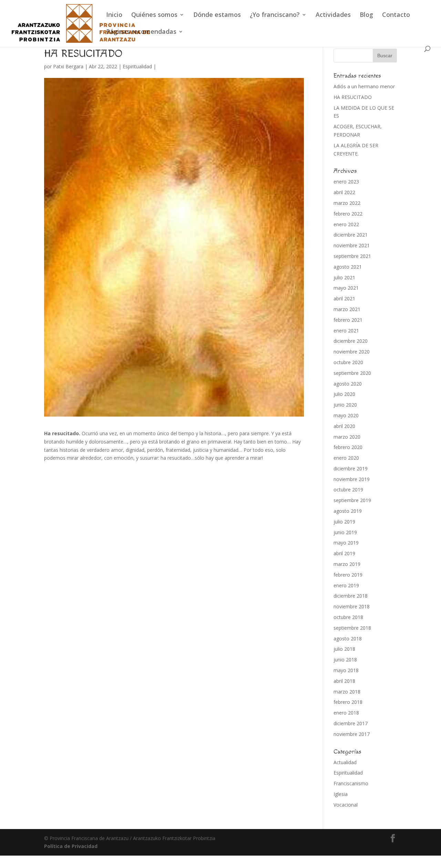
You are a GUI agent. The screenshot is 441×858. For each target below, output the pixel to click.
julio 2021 (344, 277)
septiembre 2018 (352, 628)
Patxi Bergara (68, 66)
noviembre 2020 (352, 351)
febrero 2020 (348, 447)
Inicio (114, 15)
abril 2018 (344, 681)
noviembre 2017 (352, 734)
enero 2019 (346, 585)
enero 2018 (346, 712)
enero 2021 (346, 330)
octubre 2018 (348, 617)
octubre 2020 (348, 362)
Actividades (333, 15)
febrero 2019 (348, 574)
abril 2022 (344, 192)
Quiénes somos (154, 15)
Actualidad (345, 762)
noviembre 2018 (352, 606)
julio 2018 (344, 649)
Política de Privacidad (71, 846)
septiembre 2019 (352, 500)
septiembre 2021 (352, 256)
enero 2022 (346, 224)
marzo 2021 (347, 309)
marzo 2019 (347, 564)
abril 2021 (344, 298)
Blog (366, 15)
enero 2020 (346, 458)
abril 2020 (344, 426)
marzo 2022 (347, 203)
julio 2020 (344, 394)
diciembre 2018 (351, 595)
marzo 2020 (347, 436)
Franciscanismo (351, 783)
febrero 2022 (348, 213)
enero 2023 (346, 181)
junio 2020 (345, 404)
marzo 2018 (347, 691)
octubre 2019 (348, 489)
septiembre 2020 (352, 373)
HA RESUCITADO (353, 97)
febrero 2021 (348, 320)
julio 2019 (344, 521)
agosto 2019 (348, 511)
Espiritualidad (137, 66)
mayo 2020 (346, 415)
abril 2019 (344, 553)
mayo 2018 (346, 670)
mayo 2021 (346, 288)
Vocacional (346, 804)
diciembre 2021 (351, 234)
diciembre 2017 (351, 723)
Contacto (396, 15)
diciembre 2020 (351, 341)
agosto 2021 (348, 266)
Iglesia (341, 794)
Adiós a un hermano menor (364, 86)
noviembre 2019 (352, 479)
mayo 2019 (346, 542)
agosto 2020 (348, 383)
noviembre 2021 (352, 245)
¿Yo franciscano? (275, 15)
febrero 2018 (348, 702)
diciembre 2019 (351, 468)
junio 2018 (345, 659)
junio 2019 (345, 532)
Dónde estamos (217, 15)
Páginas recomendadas (141, 32)
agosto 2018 (348, 638)
